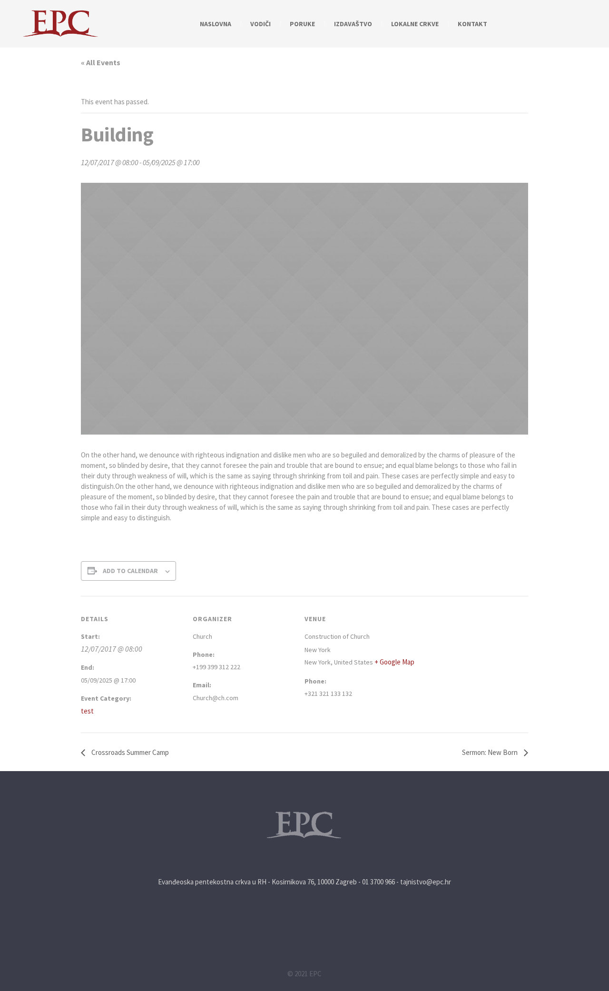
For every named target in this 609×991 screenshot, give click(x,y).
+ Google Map (394, 661)
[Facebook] (590, 24)
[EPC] (304, 825)
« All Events (100, 62)
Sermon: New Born (490, 752)
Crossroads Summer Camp (129, 752)
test (87, 710)
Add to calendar (130, 570)
